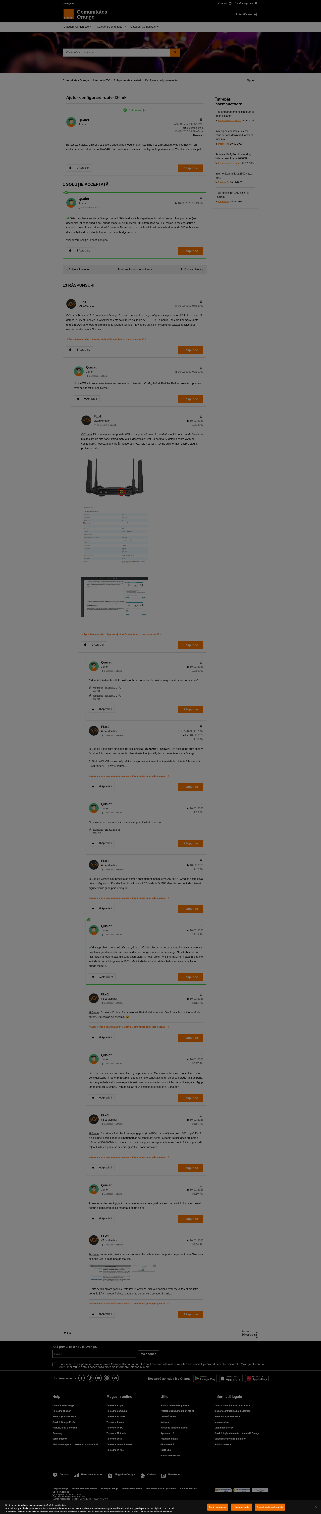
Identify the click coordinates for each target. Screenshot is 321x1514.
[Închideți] (315, 1506)
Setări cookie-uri (218, 1507)
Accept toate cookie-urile (270, 1507)
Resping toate (242, 1507)
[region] (160, 1507)
